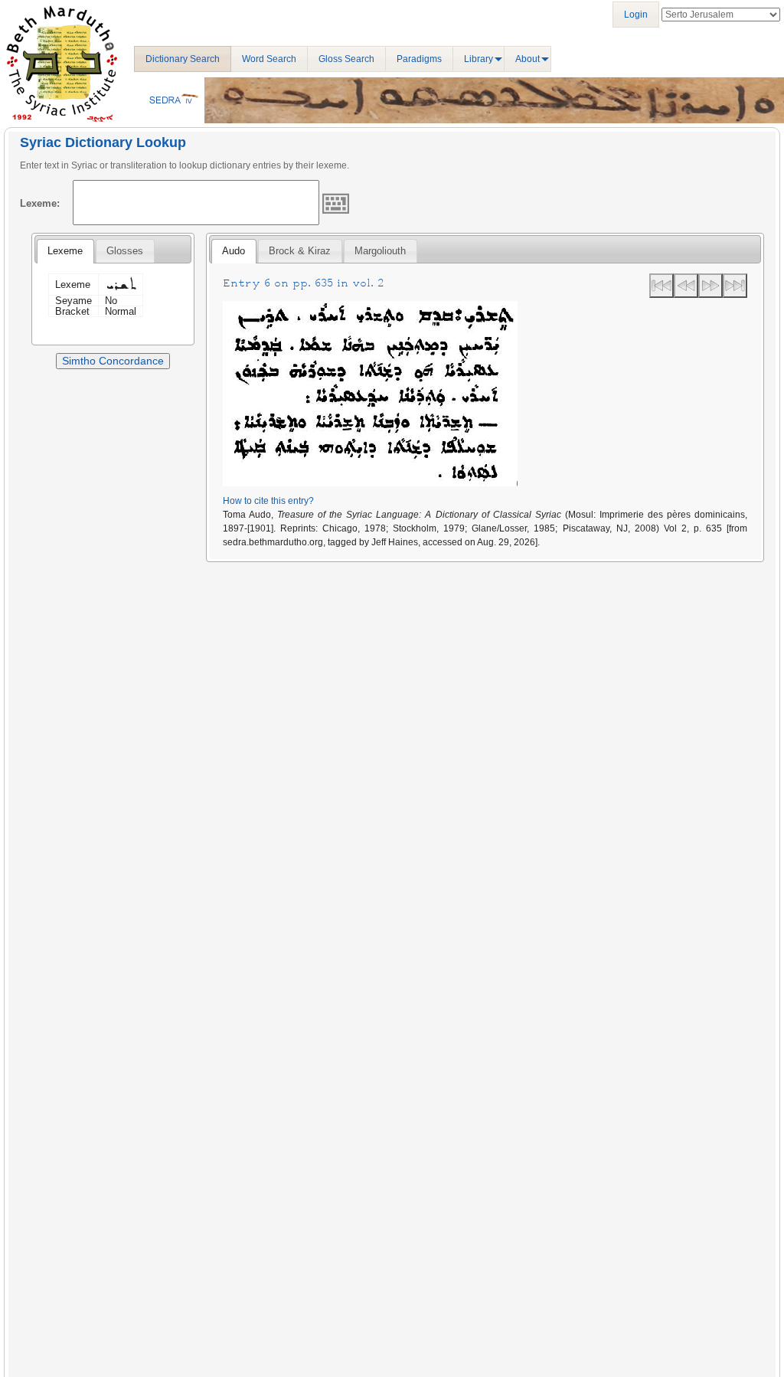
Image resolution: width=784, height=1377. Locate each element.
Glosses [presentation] (124, 251)
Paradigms (419, 59)
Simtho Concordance (113, 361)
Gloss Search (346, 59)
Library (478, 59)
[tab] (65, 251)
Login (636, 14)
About (527, 59)
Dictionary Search (182, 59)
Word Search (269, 59)
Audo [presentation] (233, 251)
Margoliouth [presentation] (380, 251)
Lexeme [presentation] (65, 251)
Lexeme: (40, 203)
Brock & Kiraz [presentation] (300, 251)
